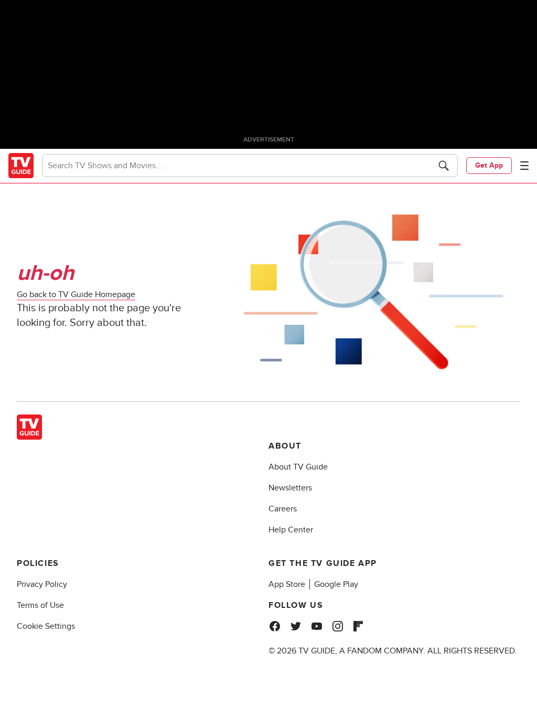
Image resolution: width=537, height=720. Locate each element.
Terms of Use (40, 605)
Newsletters (290, 488)
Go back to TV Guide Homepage (76, 294)
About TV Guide (298, 467)
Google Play (336, 584)
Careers (282, 509)
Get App (489, 165)
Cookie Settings (46, 626)
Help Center (290, 530)
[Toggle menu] (524, 165)
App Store (286, 584)
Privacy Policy (42, 584)
